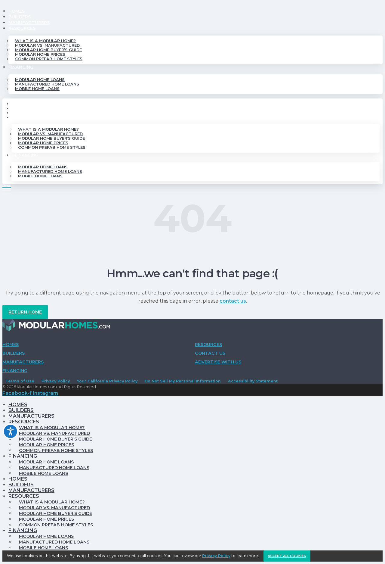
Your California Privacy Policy (107, 381)
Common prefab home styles (48, 59)
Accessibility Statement (253, 381)
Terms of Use (19, 381)
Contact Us (210, 353)
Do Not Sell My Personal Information (183, 381)
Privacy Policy (56, 381)
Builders (19, 17)
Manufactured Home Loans (47, 84)
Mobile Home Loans (37, 88)
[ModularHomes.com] (56, 326)
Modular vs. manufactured (47, 45)
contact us (233, 301)
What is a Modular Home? (45, 41)
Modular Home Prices (40, 54)
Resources (21, 28)
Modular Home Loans (40, 79)
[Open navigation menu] (6, 188)
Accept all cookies (287, 556)
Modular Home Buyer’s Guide (48, 50)
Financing (20, 67)
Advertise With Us (218, 362)
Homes (16, 11)
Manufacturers (29, 22)
